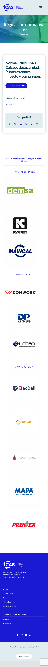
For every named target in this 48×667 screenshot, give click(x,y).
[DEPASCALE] (24, 302)
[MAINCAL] (20, 235)
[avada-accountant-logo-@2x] (13, 4)
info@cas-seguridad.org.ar (12, 579)
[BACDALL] (24, 372)
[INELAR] (24, 406)
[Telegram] (31, 124)
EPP (7, 101)
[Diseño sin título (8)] (20, 276)
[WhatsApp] (26, 124)
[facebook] (18, 635)
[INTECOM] (24, 442)
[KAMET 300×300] (20, 210)
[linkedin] (30, 635)
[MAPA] (24, 476)
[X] (15, 124)
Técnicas (8, 104)
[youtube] (26, 635)
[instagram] (22, 635)
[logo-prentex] (24, 509)
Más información (16, 85)
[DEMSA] (20, 174)
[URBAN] (24, 328)
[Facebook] (10, 124)
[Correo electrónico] (37, 124)
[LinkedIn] (21, 124)
